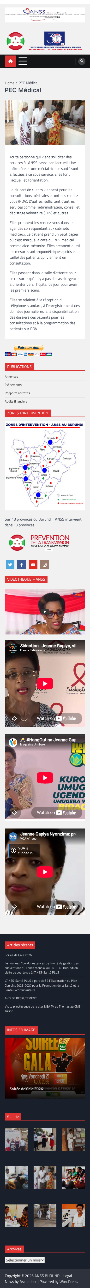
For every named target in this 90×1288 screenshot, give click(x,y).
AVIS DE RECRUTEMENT (21, 998)
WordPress (68, 1281)
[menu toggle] (22, 61)
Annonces (11, 376)
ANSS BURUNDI (47, 1276)
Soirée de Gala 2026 (18, 955)
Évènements (13, 384)
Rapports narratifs (17, 392)
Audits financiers (16, 401)
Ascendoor (28, 1281)
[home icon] (10, 61)
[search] (81, 61)
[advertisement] (45, 41)
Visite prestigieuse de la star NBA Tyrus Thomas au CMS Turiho (42, 1008)
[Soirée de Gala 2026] (45, 1068)
